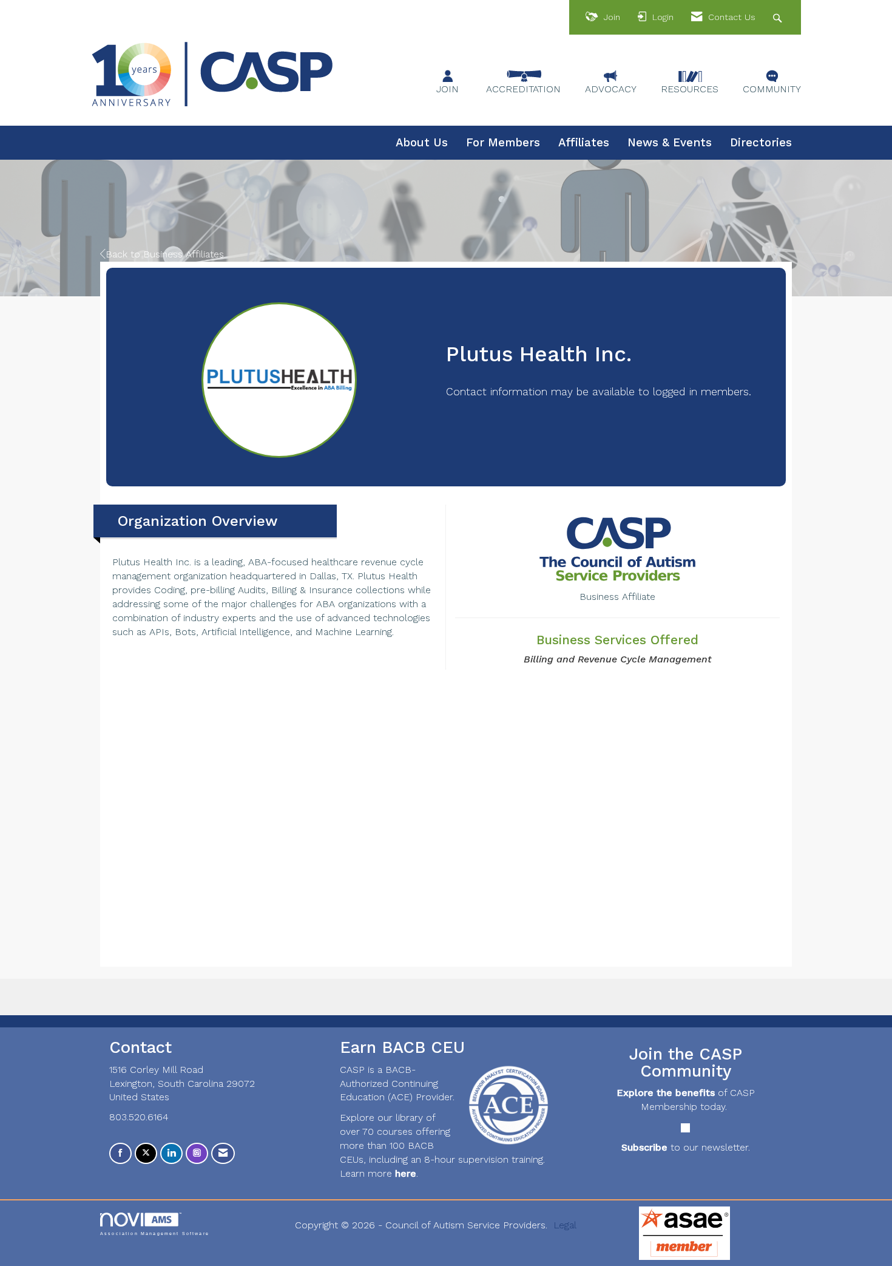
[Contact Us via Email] (223, 1153)
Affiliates (583, 142)
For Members (503, 142)
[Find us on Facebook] (120, 1153)
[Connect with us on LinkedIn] (171, 1153)
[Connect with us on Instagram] (197, 1153)
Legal (564, 1225)
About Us (422, 142)
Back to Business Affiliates (165, 254)
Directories (761, 142)
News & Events (669, 142)
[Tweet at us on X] (146, 1153)
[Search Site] (779, 17)
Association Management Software (154, 1233)
